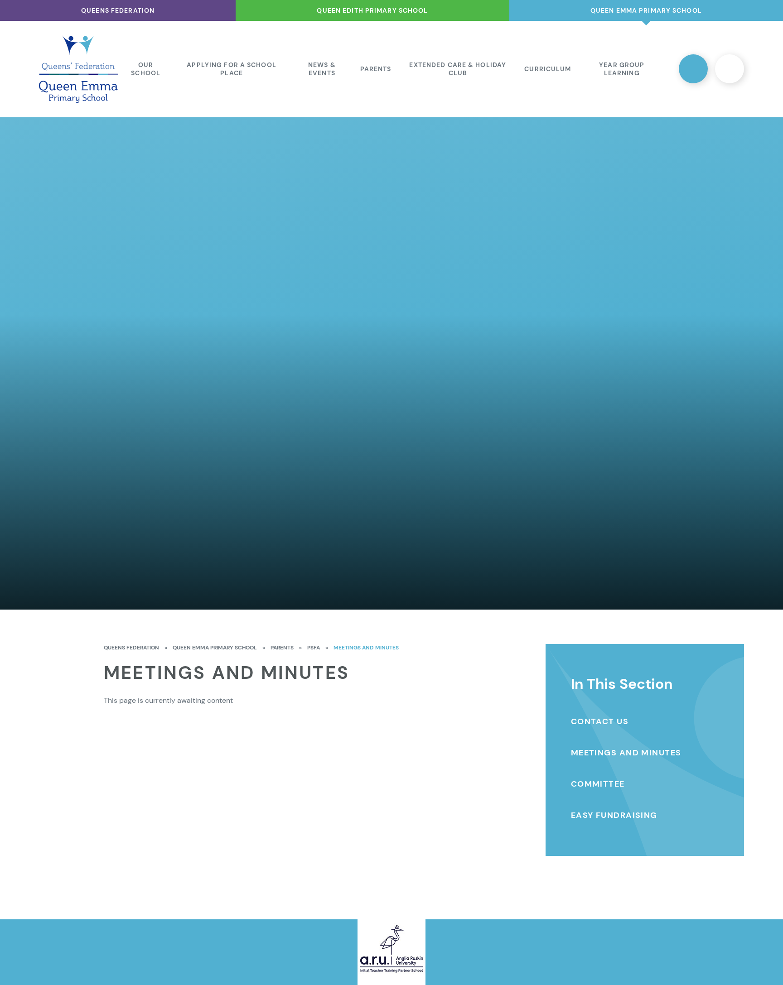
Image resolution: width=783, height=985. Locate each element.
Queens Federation (131, 647)
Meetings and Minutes (366, 647)
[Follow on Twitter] (693, 68)
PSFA (313, 647)
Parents (282, 647)
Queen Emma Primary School (215, 647)
